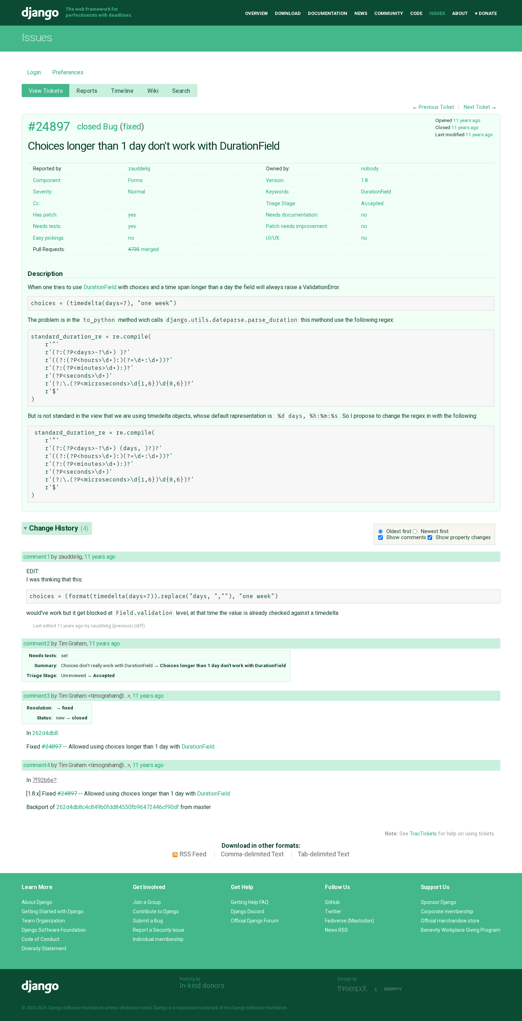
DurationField (376, 192)
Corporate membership (447, 911)
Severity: (43, 192)
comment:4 (36, 765)
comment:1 (36, 556)
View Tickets (46, 90)
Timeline (122, 90)
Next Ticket (477, 107)
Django (40, 13)
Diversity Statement (44, 948)
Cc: (36, 204)
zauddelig (139, 169)
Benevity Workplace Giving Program (460, 930)
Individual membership (158, 939)
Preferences (67, 72)
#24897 (49, 126)
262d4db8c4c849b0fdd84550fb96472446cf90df (117, 807)
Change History (58, 528)
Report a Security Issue (158, 930)
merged (143, 249)
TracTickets (423, 834)
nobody (370, 169)
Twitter (333, 911)
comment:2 (36, 643)
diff (139, 625)
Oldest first (398, 531)
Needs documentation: (292, 215)
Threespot (354, 989)
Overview (256, 13)
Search (181, 90)
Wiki (153, 90)
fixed (132, 127)
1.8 (364, 180)
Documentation (327, 13)
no (364, 215)
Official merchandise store (450, 921)
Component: (47, 180)
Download (288, 13)
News (360, 13)
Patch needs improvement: (297, 226)
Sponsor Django (438, 902)
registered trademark (197, 1007)
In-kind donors (202, 985)
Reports (86, 90)
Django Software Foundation (54, 930)
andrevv (401, 989)
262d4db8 (45, 733)
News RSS (336, 930)
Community (388, 13)
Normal (136, 192)
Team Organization (43, 921)
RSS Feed (193, 854)
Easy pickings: (49, 238)
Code (416, 13)
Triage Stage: (281, 204)
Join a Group (147, 902)
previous (122, 625)
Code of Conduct (40, 939)
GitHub (332, 902)
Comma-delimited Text (252, 854)
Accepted (372, 204)
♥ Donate (486, 13)
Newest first (434, 531)
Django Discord (247, 911)
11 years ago (466, 120)
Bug (110, 127)
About (460, 13)
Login (34, 72)
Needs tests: (47, 226)
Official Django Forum (254, 921)
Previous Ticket (436, 107)
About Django (37, 902)
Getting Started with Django (52, 911)
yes (132, 215)
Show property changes (463, 538)
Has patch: (45, 215)
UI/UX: (273, 238)
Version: (275, 180)
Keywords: (278, 192)
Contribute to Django (156, 911)
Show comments (406, 538)
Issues (437, 13)
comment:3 (36, 695)
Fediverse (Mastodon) (349, 921)
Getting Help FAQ (249, 902)
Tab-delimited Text (323, 854)
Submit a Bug (148, 921)
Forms (135, 180)
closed (89, 127)
